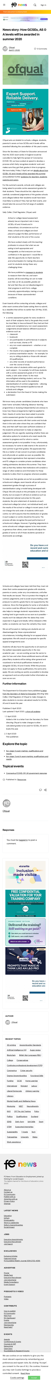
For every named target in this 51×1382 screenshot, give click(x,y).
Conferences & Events (12, 1342)
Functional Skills (36, 1075)
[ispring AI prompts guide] (25, 960)
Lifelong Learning (32, 1091)
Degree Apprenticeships (17, 1075)
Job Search (8, 1244)
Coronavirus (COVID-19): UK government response (26, 773)
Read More (25, 1373)
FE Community (9, 1194)
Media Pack (8, 1275)
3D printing (11, 1045)
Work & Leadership (11, 1223)
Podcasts (7, 1296)
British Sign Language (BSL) (30, 1055)
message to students (34, 272)
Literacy (10, 1096)
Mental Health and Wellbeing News (21, 1101)
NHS (8, 1111)
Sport (41, 1121)
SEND (9, 1121)
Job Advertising (10, 1280)
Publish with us (9, 1197)
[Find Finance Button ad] (25, 932)
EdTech (6, 1218)
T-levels (24, 1132)
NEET (21, 1106)
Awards (7, 1339)
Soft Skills (31, 1121)
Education (8, 1216)
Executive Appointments (13, 1239)
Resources (21, 779)
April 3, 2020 (14, 50)
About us (7, 1190)
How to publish (10, 1311)
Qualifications (21, 1116)
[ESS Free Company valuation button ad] (25, 903)
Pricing (6, 1273)
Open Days (8, 1348)
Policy (36, 1111)
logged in (23, 840)
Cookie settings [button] (17, 1377)
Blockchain (11, 1055)
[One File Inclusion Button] (25, 874)
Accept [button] (34, 1378)
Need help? (8, 1327)
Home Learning (31, 1081)
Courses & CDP (10, 1344)
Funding (10, 1081)
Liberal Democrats (14, 1091)
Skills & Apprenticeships (13, 1225)
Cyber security (26, 1070)
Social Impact (9, 1227)
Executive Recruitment (12, 1242)
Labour (34, 1086)
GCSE (19, 1081)
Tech (33, 1132)
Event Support (9, 1284)
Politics (10, 1116)
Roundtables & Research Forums (16, 1351)
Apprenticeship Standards (30, 1045)
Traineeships (12, 1137)
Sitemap (7, 1203)
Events (6, 1320)
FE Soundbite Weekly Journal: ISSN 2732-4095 (22, 1261)
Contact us (8, 1192)
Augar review (35, 1050)
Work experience (14, 1142)
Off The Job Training (22, 1111)
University (25, 1137)
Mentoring (11, 1106)
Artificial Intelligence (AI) (16, 1050)
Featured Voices (10, 1258)
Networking (8, 1346)
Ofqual (12, 47)
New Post (7, 1316)
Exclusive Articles (10, 1256)
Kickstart (24, 1086)
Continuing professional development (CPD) (24, 1065)
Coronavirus (12, 1070)
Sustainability (12, 1132)
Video (6, 1299)
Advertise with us (10, 1199)
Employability (9, 1220)
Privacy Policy (9, 1201)
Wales (34, 1137)
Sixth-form (19, 1121)
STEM (9, 1127)
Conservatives (22, 1060)
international (12, 1086)
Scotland (34, 1116)
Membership (9, 1325)
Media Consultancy (11, 1282)
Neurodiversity (33, 1106)
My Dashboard (9, 1318)
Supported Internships (24, 1127)
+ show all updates (32, 711)
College (10, 1060)
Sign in (43, 5)
